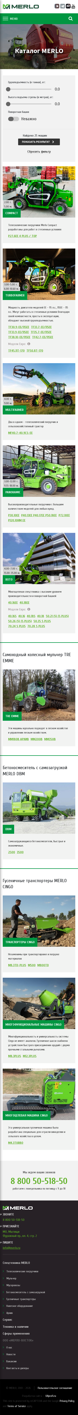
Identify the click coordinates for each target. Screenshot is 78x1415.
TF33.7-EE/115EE (41, 327)
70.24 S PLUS (17, 626)
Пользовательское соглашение (55, 1388)
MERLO (21, 7)
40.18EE (24, 602)
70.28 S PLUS (36, 626)
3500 (20, 852)
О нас (9, 1347)
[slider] (8, 89)
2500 (11, 852)
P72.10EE (64, 515)
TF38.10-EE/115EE (19, 337)
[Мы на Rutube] (68, 6)
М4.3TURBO (15, 1143)
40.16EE (13, 602)
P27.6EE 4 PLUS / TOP (22, 236)
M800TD (43, 965)
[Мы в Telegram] (62, 6)
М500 (32, 965)
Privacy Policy (67, 1401)
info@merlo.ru (11, 1248)
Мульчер (11, 1278)
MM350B (50, 739)
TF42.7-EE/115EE (42, 337)
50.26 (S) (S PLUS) (20, 621)
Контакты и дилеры (17, 1368)
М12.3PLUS (29, 1056)
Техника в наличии (15, 1327)
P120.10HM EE (16, 520)
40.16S (12, 616)
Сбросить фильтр (39, 152)
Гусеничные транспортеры (21, 1299)
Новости (10, 1354)
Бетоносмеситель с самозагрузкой (25, 1292)
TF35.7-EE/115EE (41, 332)
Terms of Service (16, 1406)
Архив (9, 1313)
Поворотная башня (18, 112)
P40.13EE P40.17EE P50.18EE (39, 515)
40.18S (31, 616)
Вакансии (11, 1361)
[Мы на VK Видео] (57, 6)
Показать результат (36, 141)
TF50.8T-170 (34, 350)
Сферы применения (16, 1333)
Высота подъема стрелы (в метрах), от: (30, 97)
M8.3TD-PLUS (17, 965)
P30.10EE (13, 515)
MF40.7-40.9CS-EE (20, 433)
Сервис (7, 1320)
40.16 (21, 616)
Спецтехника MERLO (16, 1263)
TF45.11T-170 (16, 350)
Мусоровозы (13, 1285)
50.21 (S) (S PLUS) (57, 616)
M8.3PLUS (14, 1056)
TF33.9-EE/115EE (18, 332)
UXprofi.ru (51, 1396)
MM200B (36, 739)
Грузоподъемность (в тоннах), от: (26, 82)
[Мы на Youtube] (73, 6)
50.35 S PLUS (42, 621)
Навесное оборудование (19, 1306)
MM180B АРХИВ (18, 739)
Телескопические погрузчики (22, 1271)
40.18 (40, 616)
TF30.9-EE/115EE (18, 327)
